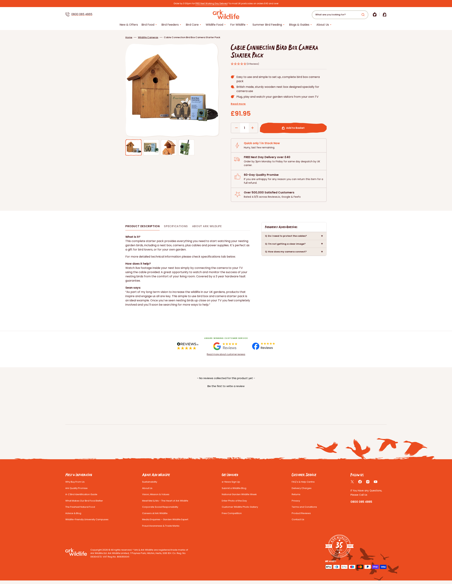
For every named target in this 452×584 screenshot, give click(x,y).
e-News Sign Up (231, 481)
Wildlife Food (214, 25)
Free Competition (232, 513)
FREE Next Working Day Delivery (211, 3)
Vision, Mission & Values (155, 494)
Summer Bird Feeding (267, 25)
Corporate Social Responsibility (160, 507)
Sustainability (149, 481)
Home (128, 37)
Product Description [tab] (142, 226)
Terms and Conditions (304, 507)
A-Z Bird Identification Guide (81, 494)
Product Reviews (301, 513)
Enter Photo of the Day (234, 500)
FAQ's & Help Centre (303, 481)
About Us (322, 25)
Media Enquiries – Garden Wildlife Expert (165, 519)
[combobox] (340, 14)
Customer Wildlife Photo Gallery (240, 507)
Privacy (296, 500)
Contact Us (298, 519)
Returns (296, 494)
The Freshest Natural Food (80, 507)
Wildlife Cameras (148, 37)
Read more (238, 104)
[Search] (363, 15)
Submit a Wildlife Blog (234, 488)
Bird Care (192, 25)
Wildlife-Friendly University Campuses (86, 519)
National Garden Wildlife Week (239, 494)
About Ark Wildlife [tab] (207, 226)
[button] (375, 14)
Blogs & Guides (299, 25)
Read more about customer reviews (226, 354)
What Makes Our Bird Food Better (84, 500)
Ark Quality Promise (76, 488)
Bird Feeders (170, 25)
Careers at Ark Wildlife (155, 513)
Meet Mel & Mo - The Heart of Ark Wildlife (165, 500)
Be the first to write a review (226, 386)
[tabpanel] (187, 271)
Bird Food (147, 25)
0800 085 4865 (81, 14)
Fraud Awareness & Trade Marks (160, 525)
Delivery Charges (301, 488)
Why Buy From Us (75, 481)
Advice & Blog (73, 513)
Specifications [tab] (176, 226)
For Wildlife (237, 25)
